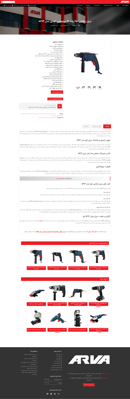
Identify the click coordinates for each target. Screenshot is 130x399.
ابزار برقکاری (53, 113)
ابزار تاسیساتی (38, 113)
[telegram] (51, 394)
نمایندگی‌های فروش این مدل (55, 99)
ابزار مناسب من (57, 361)
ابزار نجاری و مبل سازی (56, 115)
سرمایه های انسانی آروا (56, 367)
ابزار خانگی (33, 113)
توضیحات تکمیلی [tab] (96, 126)
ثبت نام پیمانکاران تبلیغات (55, 369)
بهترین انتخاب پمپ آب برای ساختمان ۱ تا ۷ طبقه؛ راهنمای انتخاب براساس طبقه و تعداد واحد (28, 372)
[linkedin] (47, 394)
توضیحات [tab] (107, 126)
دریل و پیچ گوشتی (42, 117)
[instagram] (58, 394)
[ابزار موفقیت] (125, 2)
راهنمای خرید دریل (60, 178)
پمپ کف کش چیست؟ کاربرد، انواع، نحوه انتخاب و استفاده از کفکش (28, 367)
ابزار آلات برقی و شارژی (51, 117)
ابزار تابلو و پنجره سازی (46, 113)
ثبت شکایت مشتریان (56, 365)
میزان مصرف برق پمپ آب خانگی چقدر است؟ (30, 359)
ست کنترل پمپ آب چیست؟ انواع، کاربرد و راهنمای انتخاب (28, 363)
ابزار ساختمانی (27, 113)
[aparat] (55, 394)
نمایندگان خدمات (57, 363)
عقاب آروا (58, 356)
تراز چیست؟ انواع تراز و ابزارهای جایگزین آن (30, 355)
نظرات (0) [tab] (86, 126)
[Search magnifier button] (2, 2)
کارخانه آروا (58, 354)
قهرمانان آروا (58, 359)
